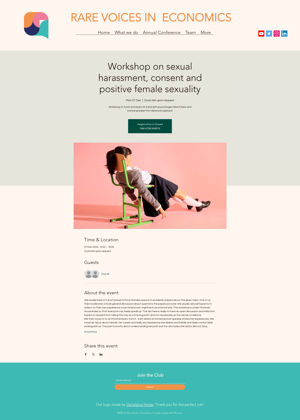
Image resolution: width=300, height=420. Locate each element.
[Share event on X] (93, 354)
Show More (90, 332)
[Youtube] (261, 33)
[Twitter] (269, 33)
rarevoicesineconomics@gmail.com (78, 8)
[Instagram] (277, 33)
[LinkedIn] (284, 33)
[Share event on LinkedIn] (101, 354)
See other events (150, 128)
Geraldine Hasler (140, 404)
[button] (161, 33)
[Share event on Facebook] (85, 354)
